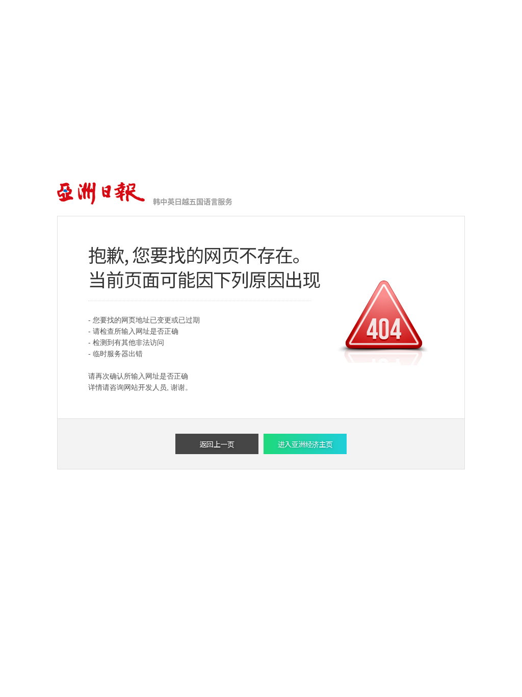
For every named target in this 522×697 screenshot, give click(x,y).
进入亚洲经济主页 (305, 444)
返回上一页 (217, 444)
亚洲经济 (101, 194)
